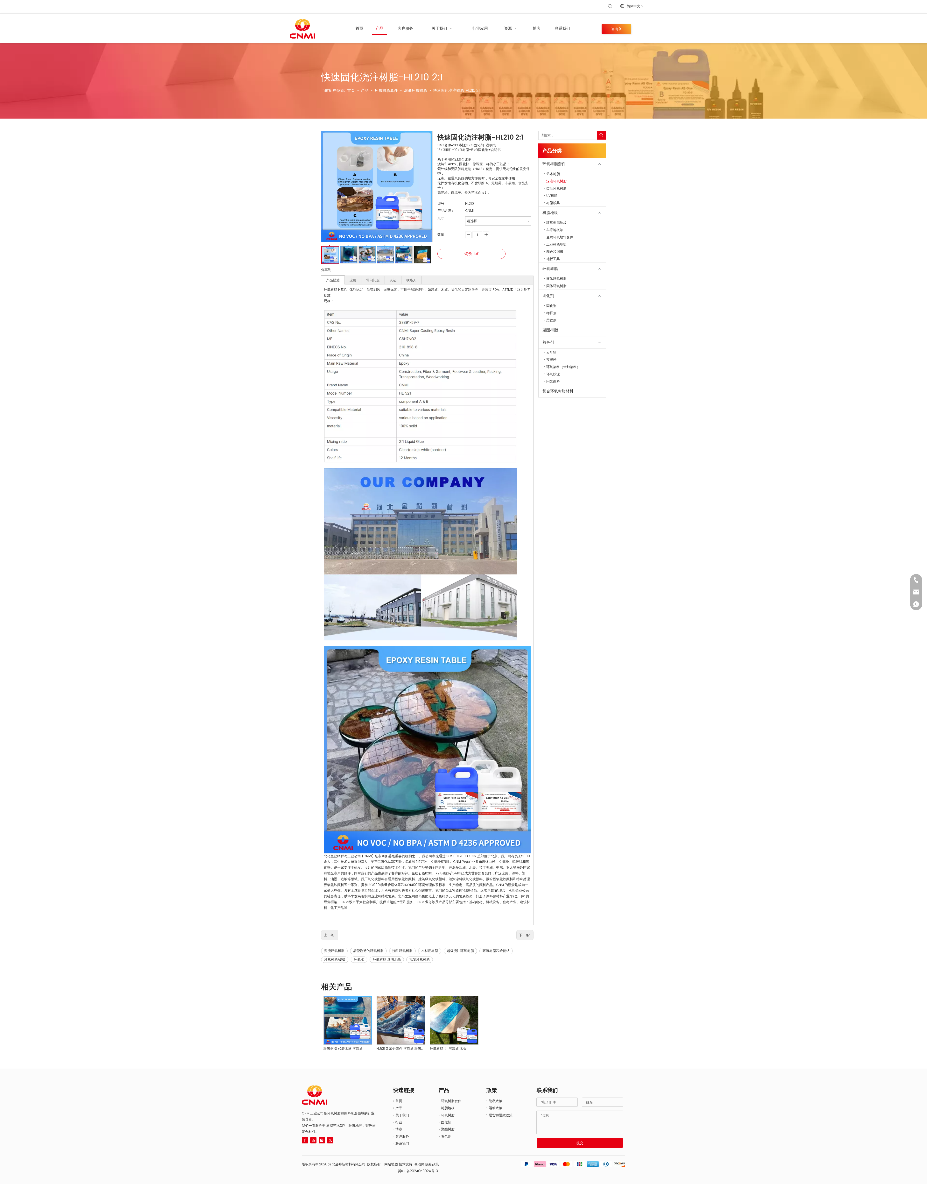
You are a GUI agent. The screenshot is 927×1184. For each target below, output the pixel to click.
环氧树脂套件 (554, 164)
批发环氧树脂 (419, 959)
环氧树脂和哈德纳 (496, 950)
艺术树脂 (553, 173)
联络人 (411, 280)
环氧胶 (359, 959)
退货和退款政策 (501, 1115)
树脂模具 (553, 202)
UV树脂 (551, 195)
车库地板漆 (554, 229)
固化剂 (548, 295)
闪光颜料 (553, 381)
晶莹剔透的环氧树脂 (368, 950)
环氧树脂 (550, 268)
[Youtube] (313, 1140)
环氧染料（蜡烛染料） (563, 366)
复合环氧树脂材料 (557, 391)
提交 (579, 1143)
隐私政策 (495, 1101)
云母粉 (551, 352)
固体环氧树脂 (556, 286)
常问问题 (373, 280)
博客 (398, 1129)
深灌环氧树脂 (556, 181)
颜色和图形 (554, 251)
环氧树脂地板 (556, 222)
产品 (398, 1108)
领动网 (419, 1164)
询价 (468, 253)
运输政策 (495, 1108)
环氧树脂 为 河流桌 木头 (448, 1048)
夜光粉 (551, 359)
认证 (393, 280)
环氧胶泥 (553, 374)
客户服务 (402, 1136)
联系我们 (402, 1143)
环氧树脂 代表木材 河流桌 (343, 1048)
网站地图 (391, 1164)
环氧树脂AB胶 (334, 959)
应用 (353, 280)
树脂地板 (550, 212)
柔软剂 (551, 320)
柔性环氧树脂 (556, 188)
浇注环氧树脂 (402, 950)
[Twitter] (330, 1140)
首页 (398, 1101)
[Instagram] (322, 1140)
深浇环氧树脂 (334, 950)
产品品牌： (445, 210)
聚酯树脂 (550, 330)
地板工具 (553, 258)
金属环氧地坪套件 (559, 237)
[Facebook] (305, 1140)
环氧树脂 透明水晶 (387, 959)
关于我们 (402, 1115)
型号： (442, 203)
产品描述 (333, 280)
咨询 (615, 29)
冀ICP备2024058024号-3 (416, 1171)
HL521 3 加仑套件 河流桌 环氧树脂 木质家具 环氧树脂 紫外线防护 (401, 1048)
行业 (398, 1122)
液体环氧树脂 (556, 278)
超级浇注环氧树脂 (460, 950)
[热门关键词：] (610, 6)
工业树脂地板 (556, 244)
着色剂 (548, 342)
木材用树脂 (429, 950)
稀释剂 (551, 313)
